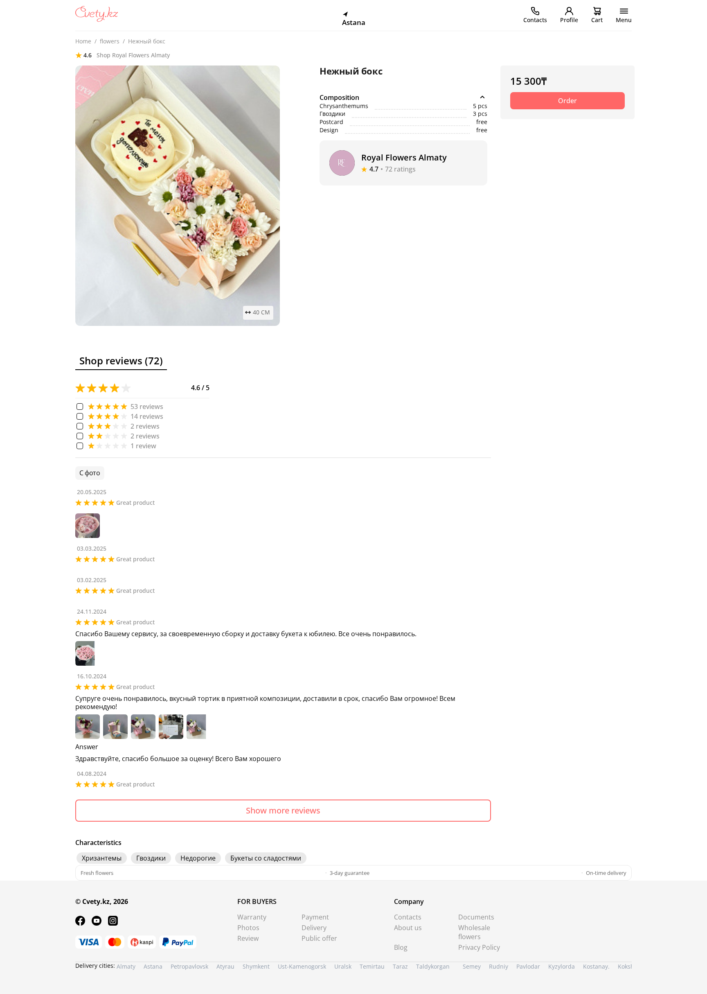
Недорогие (198, 858)
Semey (472, 966)
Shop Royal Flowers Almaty (133, 55)
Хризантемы (102, 858)
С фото (89, 472)
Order (567, 100)
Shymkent (256, 966)
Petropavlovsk (189, 966)
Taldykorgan (433, 966)
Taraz (400, 966)
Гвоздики (151, 858)
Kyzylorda (561, 966)
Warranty (251, 917)
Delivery (314, 927)
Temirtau (372, 966)
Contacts (407, 917)
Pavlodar (528, 966)
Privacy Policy (479, 947)
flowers (109, 41)
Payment (315, 917)
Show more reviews (283, 810)
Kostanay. (596, 966)
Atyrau (225, 966)
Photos (248, 927)
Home (83, 41)
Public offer (319, 938)
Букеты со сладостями (265, 858)
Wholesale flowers (474, 932)
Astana (153, 966)
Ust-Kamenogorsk (302, 966)
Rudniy (498, 966)
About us (408, 927)
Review (248, 938)
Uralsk (342, 966)
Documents (476, 917)
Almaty (126, 966)
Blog (401, 947)
